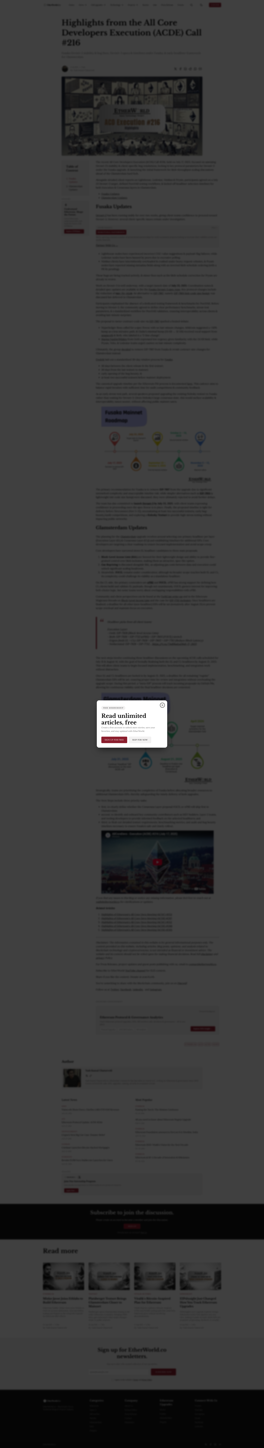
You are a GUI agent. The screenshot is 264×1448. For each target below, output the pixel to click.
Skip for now (140, 740)
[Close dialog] (162, 705)
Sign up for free (114, 740)
